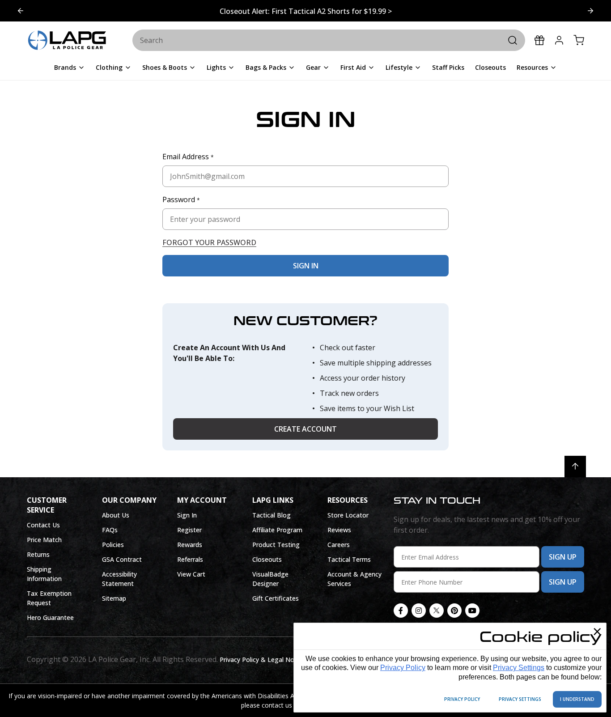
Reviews (339, 530)
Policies (113, 544)
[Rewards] (539, 40)
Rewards (189, 544)
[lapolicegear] (67, 40)
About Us (115, 515)
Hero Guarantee (50, 617)
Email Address (188, 156)
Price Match (44, 539)
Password (181, 199)
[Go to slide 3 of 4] (20, 11)
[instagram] (419, 610)
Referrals (190, 559)
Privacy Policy (402, 667)
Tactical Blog (271, 515)
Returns (38, 554)
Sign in (305, 266)
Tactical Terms (349, 559)
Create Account (305, 429)
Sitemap (114, 598)
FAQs (110, 530)
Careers (338, 544)
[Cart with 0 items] (578, 40)
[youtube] (472, 610)
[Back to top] (575, 466)
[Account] (559, 40)
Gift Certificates (275, 598)
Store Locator (348, 515)
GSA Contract (122, 559)
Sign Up (563, 557)
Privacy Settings (518, 667)
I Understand (577, 699)
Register (189, 530)
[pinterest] (454, 610)
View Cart (191, 574)
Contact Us (43, 525)
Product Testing (276, 544)
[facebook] (401, 610)
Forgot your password (209, 242)
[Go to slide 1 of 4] (590, 11)
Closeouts (267, 559)
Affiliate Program (277, 530)
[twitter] (436, 610)
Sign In (187, 515)
